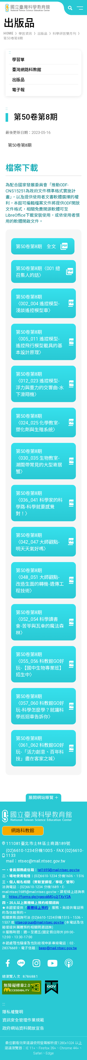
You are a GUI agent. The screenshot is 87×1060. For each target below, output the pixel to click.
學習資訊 (25, 33)
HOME (8, 33)
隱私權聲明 (12, 1012)
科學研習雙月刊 (64, 33)
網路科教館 (22, 830)
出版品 (42, 33)
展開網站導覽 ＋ (44, 797)
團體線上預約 (37, 908)
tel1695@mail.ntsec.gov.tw (59, 870)
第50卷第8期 (13, 38)
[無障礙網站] (21, 987)
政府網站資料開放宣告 (23, 1028)
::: (10, 52)
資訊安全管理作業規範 (23, 1020)
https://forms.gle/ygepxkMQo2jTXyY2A (40, 897)
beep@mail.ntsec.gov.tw (58, 948)
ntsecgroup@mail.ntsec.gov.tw (39, 922)
